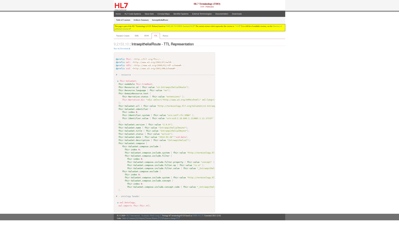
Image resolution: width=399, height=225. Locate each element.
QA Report (140, 218)
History (165, 36)
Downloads (237, 13)
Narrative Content (122, 36)
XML (137, 36)
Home (118, 13)
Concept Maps (163, 13)
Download (124, 49)
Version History (152, 218)
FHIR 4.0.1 (197, 216)
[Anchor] (195, 43)
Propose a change (169, 218)
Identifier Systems (180, 13)
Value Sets (149, 13)
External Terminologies (202, 13)
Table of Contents (128, 218)
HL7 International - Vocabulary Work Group (143, 216)
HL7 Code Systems (133, 13)
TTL (155, 36)
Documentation (221, 13)
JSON (146, 36)
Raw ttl (116, 49)
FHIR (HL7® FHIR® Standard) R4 (179, 26)
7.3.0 (236, 26)
